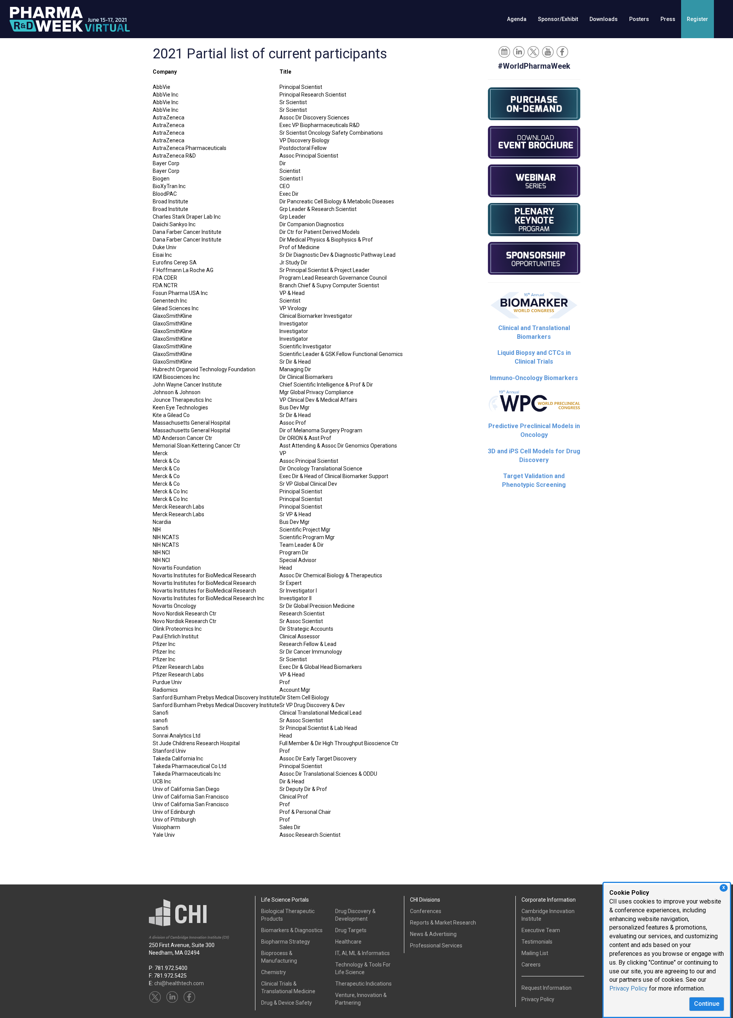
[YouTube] (548, 51)
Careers (531, 965)
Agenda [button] (516, 19)
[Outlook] (505, 51)
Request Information (546, 988)
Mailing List (534, 953)
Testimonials (536, 942)
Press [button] (667, 19)
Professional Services (436, 945)
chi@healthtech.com (179, 983)
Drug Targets (350, 930)
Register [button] (697, 19)
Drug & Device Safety (286, 1003)
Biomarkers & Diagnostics (292, 930)
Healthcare (348, 942)
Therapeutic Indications (363, 984)
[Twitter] (534, 51)
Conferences (425, 911)
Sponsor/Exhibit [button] (558, 19)
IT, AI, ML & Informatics (362, 953)
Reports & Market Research (443, 923)
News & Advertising (433, 934)
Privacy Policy (628, 988)
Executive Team (540, 930)
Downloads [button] (603, 19)
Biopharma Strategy (285, 942)
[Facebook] (563, 51)
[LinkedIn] (519, 51)
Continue (706, 1003)
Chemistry (273, 972)
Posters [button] (639, 19)
